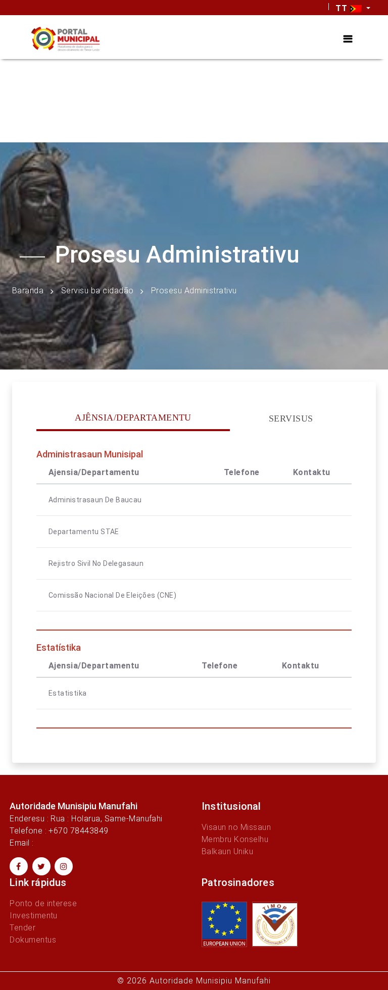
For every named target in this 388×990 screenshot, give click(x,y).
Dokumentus (33, 940)
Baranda (27, 290)
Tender (22, 927)
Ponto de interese (43, 903)
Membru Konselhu (235, 839)
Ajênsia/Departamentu (133, 417)
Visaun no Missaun (236, 827)
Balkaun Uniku (227, 851)
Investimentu (34, 915)
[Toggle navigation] (348, 38)
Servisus (291, 418)
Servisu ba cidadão (97, 290)
